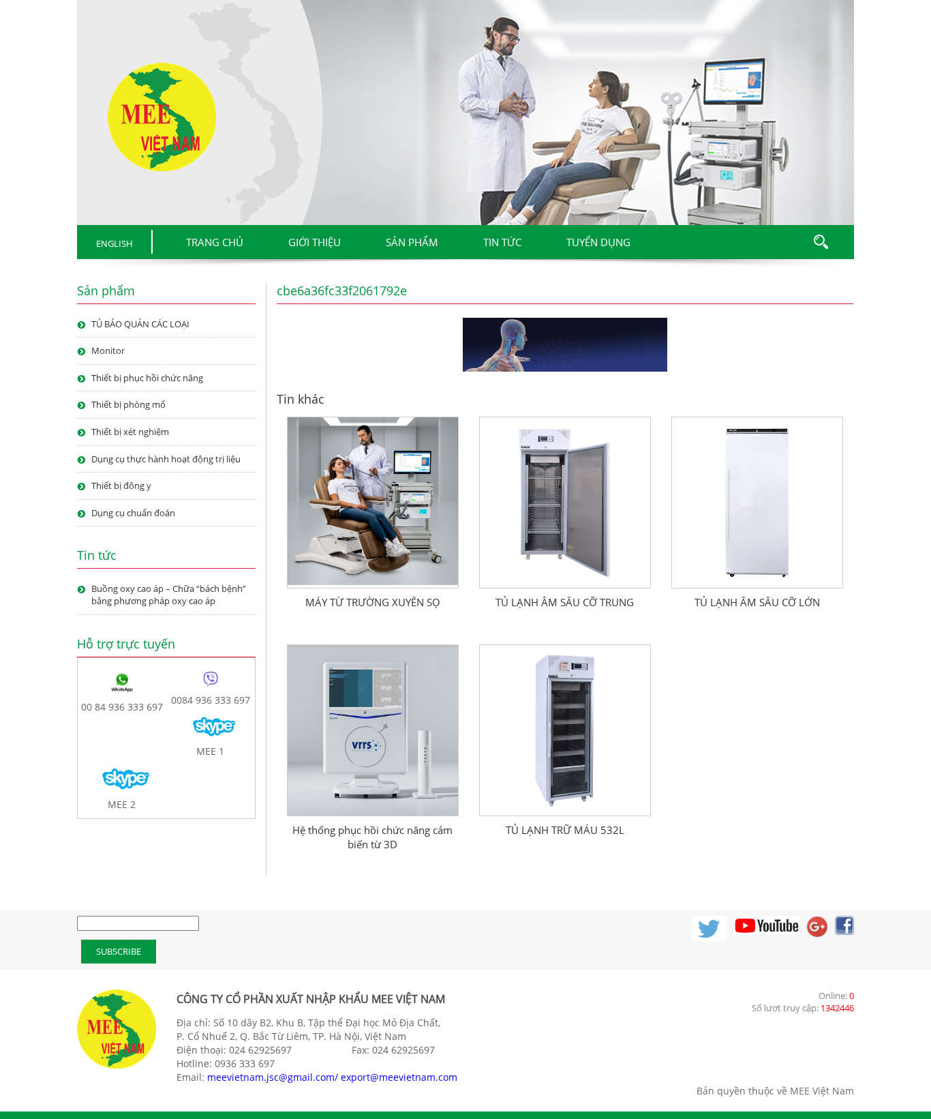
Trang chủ (214, 242)
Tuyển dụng (598, 242)
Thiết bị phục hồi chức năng (147, 378)
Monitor (108, 350)
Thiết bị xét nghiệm (130, 432)
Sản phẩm (412, 242)
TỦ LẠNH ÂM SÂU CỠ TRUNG (564, 602)
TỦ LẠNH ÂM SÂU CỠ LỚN (757, 602)
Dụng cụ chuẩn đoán (133, 513)
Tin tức (502, 242)
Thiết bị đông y (121, 485)
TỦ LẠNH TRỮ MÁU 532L (565, 830)
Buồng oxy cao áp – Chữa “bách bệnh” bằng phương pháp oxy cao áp (168, 595)
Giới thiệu (314, 242)
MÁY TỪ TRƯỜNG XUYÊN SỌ (372, 602)
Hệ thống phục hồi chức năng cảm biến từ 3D (372, 837)
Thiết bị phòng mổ (128, 404)
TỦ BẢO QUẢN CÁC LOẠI (140, 324)
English (114, 243)
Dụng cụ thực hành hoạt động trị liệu (166, 459)
